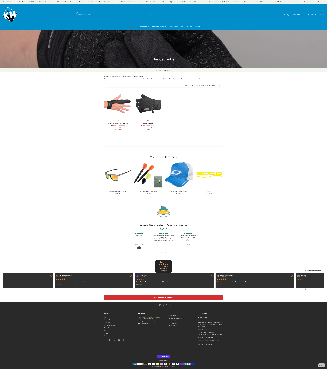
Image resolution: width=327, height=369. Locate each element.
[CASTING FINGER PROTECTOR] (118, 104)
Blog (182, 26)
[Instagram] (312, 14)
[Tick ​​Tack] (316, 14)
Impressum (107, 322)
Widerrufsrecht (108, 328)
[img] (163, 228)
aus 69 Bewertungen (163, 230)
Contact (144, 325)
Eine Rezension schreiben (313, 270)
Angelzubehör (131, 26)
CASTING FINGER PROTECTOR (118, 123)
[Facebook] (308, 14)
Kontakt (197, 26)
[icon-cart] (288, 14)
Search (106, 317)
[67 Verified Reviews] (163, 218)
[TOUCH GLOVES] (148, 104)
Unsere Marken (174, 26)
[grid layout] (193, 85)
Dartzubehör (143, 26)
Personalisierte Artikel (158, 26)
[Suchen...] (150, 14)
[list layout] (191, 85)
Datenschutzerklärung (110, 325)
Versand (106, 333)
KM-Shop (160, 366)
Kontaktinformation (109, 320)
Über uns (189, 26)
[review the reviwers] (46, 276)
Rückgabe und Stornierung (163, 297)
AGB (105, 330)
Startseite (159, 70)
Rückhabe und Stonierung (111, 336)
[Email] (320, 14)
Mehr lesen (55, 284)
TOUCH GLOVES (148, 123)
